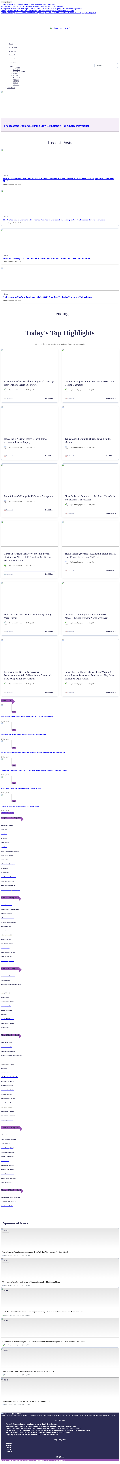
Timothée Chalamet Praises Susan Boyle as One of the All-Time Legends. (31, 1424)
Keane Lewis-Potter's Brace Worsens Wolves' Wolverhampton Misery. (20, 806)
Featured (9, 1452)
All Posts (9, 1443)
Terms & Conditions (16, 1460)
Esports (8, 1447)
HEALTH (16, 70)
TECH (15, 83)
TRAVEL (16, 85)
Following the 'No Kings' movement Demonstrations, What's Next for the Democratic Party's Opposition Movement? (28, 675)
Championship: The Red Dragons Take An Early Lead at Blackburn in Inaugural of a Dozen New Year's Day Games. (34, 770)
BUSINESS (12, 51)
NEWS (15, 75)
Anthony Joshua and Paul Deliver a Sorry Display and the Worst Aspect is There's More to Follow (37, 11)
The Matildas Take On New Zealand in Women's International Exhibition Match (23, 734)
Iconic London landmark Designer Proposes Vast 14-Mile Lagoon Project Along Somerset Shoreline (41, 1426)
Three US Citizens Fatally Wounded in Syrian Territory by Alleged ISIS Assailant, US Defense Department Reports (28, 557)
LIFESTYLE (17, 73)
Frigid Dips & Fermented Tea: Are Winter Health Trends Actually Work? (32, 1434)
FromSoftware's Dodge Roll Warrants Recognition (29, 496)
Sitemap (26, 1460)
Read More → (50, 398)
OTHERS (16, 77)
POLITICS (16, 79)
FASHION (12, 59)
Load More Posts (7, 813)
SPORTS (16, 81)
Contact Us (11, 88)
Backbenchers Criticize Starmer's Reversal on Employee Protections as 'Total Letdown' (33, 6)
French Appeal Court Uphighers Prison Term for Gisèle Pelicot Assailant (28, 4)
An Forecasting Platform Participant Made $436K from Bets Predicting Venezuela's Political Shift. (47, 297)
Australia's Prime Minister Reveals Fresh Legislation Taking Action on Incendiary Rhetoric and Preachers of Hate (33, 752)
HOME (11, 44)
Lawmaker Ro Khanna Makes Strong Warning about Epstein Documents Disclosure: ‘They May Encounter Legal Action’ (89, 675)
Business (8, 1445)
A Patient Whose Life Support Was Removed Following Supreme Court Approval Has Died (38, 1432)
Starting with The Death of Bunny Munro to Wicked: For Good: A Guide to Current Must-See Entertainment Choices (48, 1430)
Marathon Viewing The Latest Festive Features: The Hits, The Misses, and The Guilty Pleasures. (47, 258)
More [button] (11, 66)
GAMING (16, 68)
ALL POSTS (13, 47)
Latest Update (6, 2)
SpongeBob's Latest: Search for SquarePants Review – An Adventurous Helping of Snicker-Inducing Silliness (41, 9)
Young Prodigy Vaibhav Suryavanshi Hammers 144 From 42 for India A (21, 788)
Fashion (8, 1449)
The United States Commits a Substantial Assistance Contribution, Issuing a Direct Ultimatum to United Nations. (54, 220)
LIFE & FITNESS (19, 72)
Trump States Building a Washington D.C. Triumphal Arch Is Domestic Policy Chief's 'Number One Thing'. (44, 1428)
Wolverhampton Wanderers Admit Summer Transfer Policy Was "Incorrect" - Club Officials (27, 716)
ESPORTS (12, 55)
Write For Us (5, 1460)
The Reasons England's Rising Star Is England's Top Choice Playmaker (46, 125)
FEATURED (13, 62)
